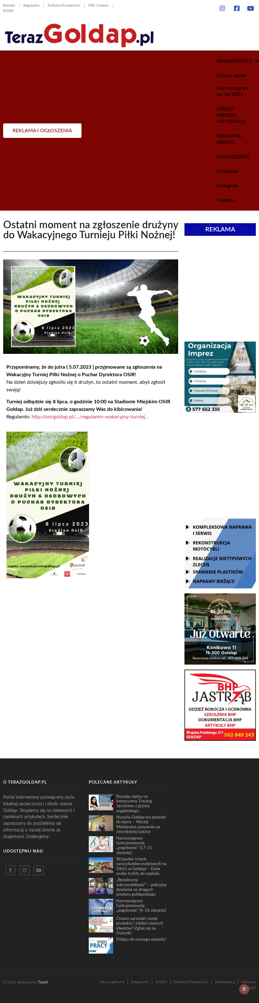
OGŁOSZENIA (233, 156)
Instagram (228, 185)
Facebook (227, 171)
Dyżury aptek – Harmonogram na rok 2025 (233, 85)
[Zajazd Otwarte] (220, 663)
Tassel (43, 982)
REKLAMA (220, 229)
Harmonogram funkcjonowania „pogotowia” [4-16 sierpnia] (141, 906)
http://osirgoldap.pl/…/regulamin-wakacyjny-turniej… (90, 416)
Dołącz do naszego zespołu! (141, 939)
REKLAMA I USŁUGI (230, 139)
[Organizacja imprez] (220, 411)
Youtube (226, 200)
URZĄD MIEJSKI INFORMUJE (231, 115)
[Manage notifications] (244, 989)
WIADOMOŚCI (234, 61)
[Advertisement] (220, 289)
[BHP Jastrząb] (220, 739)
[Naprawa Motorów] (220, 586)
